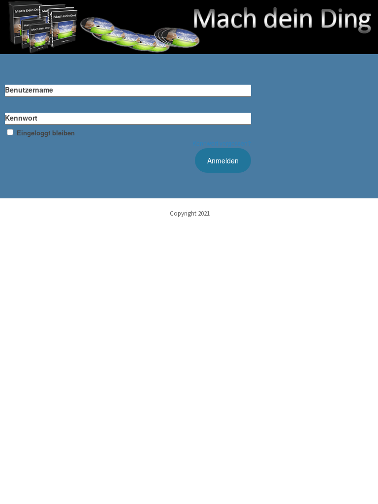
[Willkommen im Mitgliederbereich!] (189, 27)
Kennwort (21, 118)
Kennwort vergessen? (221, 143)
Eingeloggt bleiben (46, 132)
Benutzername (29, 89)
